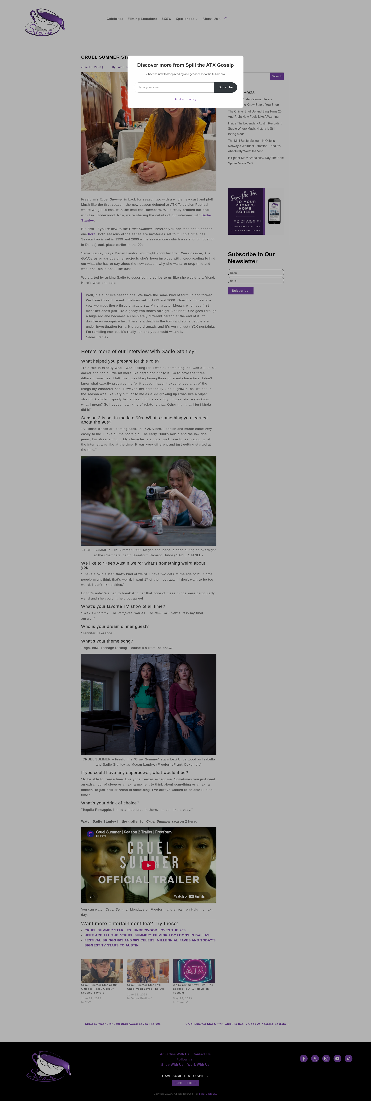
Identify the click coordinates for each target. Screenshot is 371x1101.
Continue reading (185, 99)
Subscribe (226, 87)
